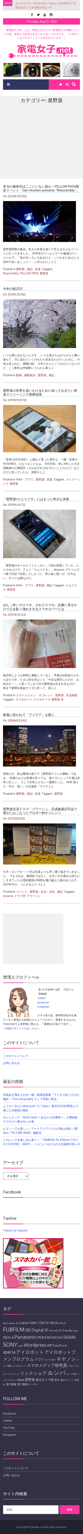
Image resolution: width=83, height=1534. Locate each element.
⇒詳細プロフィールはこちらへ (21, 1028)
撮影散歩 (29, 375)
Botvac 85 (14, 1323)
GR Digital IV (36, 1330)
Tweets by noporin (15, 1230)
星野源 (20, 269)
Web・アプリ (24, 479)
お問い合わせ (11, 1063)
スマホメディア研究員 (47, 1365)
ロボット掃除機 (16, 1380)
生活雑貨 (71, 695)
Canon (24, 1323)
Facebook (43, 1002)
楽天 (57, 1379)
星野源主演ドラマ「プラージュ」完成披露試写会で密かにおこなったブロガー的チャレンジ (40, 811)
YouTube (9, 1427)
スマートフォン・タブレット (34, 695)
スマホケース (41, 699)
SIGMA (69, 1337)
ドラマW (20, 896)
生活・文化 (48, 891)
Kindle (69, 1330)
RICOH (57, 1337)
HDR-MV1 (53, 1330)
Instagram (43, 1006)
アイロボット (30, 1352)
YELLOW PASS (29, 273)
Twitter (41, 998)
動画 (19, 375)
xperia (9, 1352)
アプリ (39, 1359)
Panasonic (25, 1337)
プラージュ (34, 896)
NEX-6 (8, 1337)
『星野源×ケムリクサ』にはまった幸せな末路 (36, 499)
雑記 (30, 269)
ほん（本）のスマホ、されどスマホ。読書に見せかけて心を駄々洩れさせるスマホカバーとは (40, 607)
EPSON (62, 1323)
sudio (20, 1345)
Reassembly (11, 273)
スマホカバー (24, 699)
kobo (75, 1330)
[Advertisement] (41, 149)
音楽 (38, 269)
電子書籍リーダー (27, 1384)
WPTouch (54, 1345)
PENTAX (44, 1337)
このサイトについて (15, 1056)
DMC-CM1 (37, 1323)
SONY (10, 1344)
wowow (8, 896)
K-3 (61, 1330)
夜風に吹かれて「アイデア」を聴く (29, 715)
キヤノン (66, 1358)
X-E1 (64, 1345)
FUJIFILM (13, 1329)
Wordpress (35, 1345)
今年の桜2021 (12, 289)
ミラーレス (13, 1374)
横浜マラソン (67, 1380)
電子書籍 (11, 1384)
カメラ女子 (50, 1359)
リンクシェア (33, 1373)
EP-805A (52, 1323)
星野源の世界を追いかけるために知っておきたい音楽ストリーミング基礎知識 (40, 392)
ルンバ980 (71, 1374)
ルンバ (57, 1372)
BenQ (5, 1323)
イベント (21, 891)
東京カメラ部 (45, 1380)
